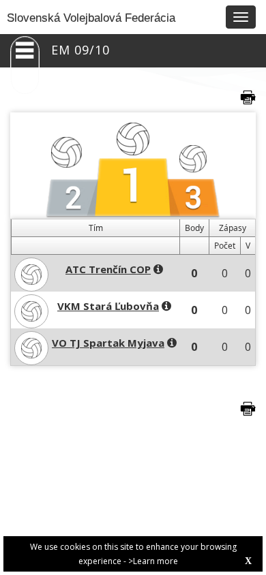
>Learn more (153, 561)
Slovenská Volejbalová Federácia (91, 18)
